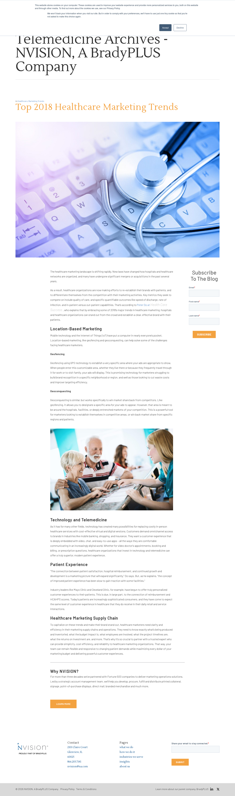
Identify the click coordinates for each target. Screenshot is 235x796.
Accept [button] (165, 27)
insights (125, 761)
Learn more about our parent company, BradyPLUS (182, 789)
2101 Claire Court (77, 747)
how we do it (127, 752)
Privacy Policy (67, 789)
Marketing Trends (36, 101)
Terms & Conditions (86, 789)
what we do (126, 747)
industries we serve (131, 757)
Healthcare (23, 101)
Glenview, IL (74, 752)
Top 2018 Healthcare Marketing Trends (96, 107)
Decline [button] (180, 27)
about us (125, 766)
